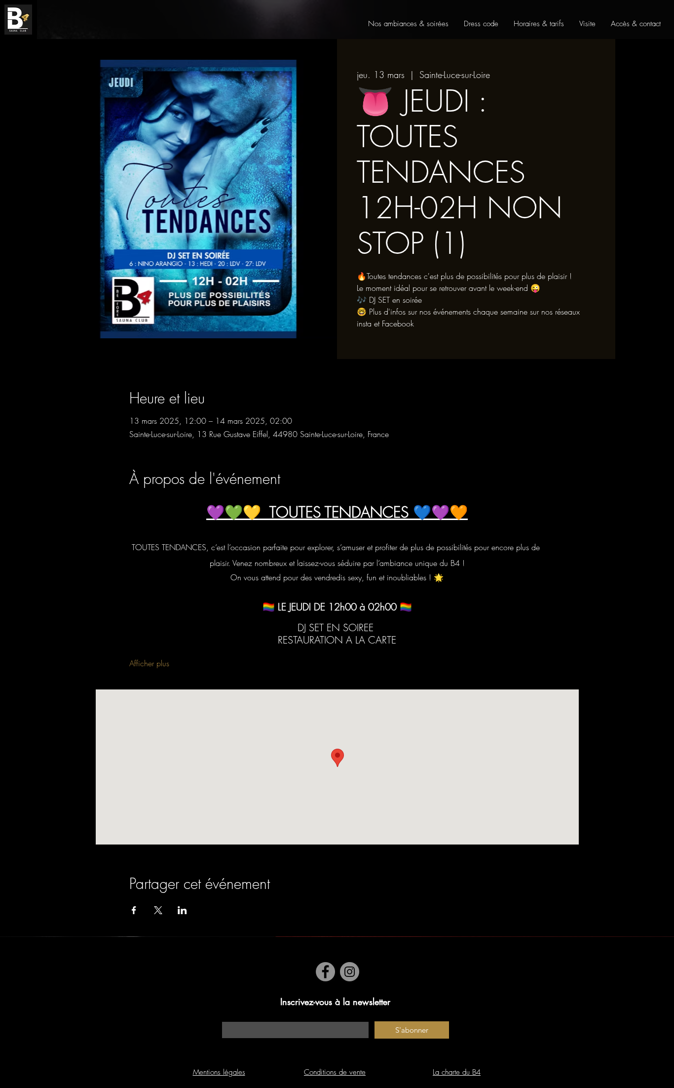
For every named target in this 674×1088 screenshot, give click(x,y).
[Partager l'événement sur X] (158, 910)
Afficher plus (149, 663)
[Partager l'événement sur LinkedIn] (182, 910)
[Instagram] (349, 971)
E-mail (231, 1016)
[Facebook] (325, 971)
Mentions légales (219, 1072)
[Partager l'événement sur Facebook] (134, 910)
